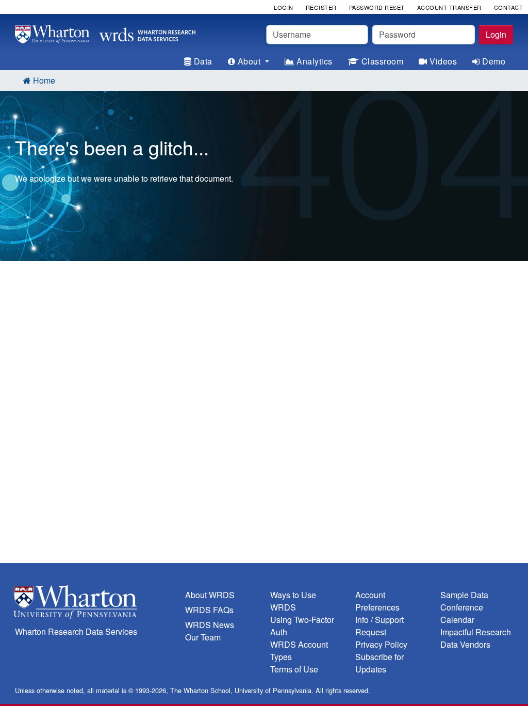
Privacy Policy (381, 644)
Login (496, 34)
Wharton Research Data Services (76, 631)
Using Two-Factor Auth (302, 626)
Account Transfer (449, 7)
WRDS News (209, 625)
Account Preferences (377, 601)
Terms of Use (294, 669)
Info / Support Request (379, 626)
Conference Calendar (461, 613)
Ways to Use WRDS (293, 601)
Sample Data (464, 595)
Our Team (203, 637)
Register (321, 7)
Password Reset (377, 7)
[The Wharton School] (94, 604)
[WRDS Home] (105, 33)
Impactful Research (475, 632)
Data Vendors (465, 644)
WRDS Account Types (299, 650)
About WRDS (210, 595)
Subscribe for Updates (379, 663)
